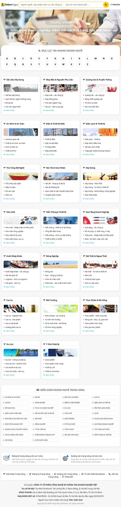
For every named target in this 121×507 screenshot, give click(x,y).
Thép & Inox (69, 429)
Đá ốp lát (9, 103)
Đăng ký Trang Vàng (41, 474)
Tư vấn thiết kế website (94, 474)
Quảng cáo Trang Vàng (67, 474)
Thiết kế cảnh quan (92, 279)
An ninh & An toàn (15, 123)
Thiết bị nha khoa (52, 371)
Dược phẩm (50, 360)
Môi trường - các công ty (55, 315)
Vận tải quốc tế (11, 275)
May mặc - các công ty (54, 95)
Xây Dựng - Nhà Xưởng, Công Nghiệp (100, 191)
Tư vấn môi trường (52, 319)
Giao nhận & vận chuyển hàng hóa (59, 191)
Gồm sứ (8, 195)
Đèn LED (88, 275)
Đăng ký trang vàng (27, 456)
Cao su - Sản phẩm (13, 319)
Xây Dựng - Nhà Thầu (93, 183)
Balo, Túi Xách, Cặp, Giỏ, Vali (96, 239)
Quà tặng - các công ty (94, 227)
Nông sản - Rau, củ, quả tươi (96, 319)
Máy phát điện (51, 151)
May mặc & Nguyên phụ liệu (59, 79)
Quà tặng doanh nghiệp (97, 212)
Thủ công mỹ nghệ (15, 168)
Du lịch (9, 344)
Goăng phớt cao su (13, 327)
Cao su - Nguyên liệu (13, 315)
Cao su (9, 300)
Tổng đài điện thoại (53, 231)
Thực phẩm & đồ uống (96, 300)
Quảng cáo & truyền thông (99, 79)
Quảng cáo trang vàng (86, 456)
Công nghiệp (40, 403)
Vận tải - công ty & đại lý (55, 183)
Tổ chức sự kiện (91, 103)
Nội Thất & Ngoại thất (96, 256)
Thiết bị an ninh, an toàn (15, 143)
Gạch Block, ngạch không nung (18, 99)
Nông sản (49, 271)
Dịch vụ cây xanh (92, 283)
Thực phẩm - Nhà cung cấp (96, 315)
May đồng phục (51, 99)
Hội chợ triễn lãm (92, 106)
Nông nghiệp (52, 256)
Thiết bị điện (50, 139)
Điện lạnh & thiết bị (95, 123)
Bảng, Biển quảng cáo (94, 99)
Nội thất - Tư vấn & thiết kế (96, 271)
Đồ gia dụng (10, 408)
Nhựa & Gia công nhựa (103, 419)
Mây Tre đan (10, 187)
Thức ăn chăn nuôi (52, 279)
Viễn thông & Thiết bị (56, 212)
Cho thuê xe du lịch (13, 367)
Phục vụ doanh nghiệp (44, 408)
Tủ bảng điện (50, 147)
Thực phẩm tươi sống (93, 323)
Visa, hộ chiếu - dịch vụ (14, 371)
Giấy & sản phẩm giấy (13, 413)
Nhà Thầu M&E (91, 195)
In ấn (96, 413)
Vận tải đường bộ (52, 187)
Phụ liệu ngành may (53, 103)
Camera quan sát (12, 139)
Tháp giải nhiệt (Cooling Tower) (97, 151)
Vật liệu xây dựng (15, 79)
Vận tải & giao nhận (55, 168)
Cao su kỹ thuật (11, 323)
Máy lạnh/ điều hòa (93, 143)
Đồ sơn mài (10, 191)
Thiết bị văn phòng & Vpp (45, 435)
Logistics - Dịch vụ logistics (16, 279)
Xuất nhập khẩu (14, 256)
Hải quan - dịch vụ (12, 283)
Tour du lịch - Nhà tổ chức (15, 363)
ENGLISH (116, 4)
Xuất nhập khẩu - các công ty (17, 271)
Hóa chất (10, 212)
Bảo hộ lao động (71, 397)
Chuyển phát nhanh (53, 195)
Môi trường (51, 300)
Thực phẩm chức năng (54, 363)
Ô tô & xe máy (70, 424)
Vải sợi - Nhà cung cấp (54, 106)
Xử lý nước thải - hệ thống (55, 323)
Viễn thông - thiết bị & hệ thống (58, 227)
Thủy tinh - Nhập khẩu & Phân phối (99, 235)
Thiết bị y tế (50, 367)
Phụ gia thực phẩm (92, 327)
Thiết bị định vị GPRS (53, 239)
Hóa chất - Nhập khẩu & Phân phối (19, 227)
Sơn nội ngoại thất (12, 106)
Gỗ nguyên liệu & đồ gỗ (44, 413)
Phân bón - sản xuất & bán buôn (58, 283)
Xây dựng (90, 168)
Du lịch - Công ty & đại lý (15, 360)
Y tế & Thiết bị (52, 344)
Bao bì (37, 397)
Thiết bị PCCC (10, 151)
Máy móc (38, 419)
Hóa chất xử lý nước (13, 235)
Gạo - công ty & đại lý (54, 275)
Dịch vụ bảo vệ (11, 147)
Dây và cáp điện (51, 143)
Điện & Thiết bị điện (55, 123)
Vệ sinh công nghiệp (53, 327)
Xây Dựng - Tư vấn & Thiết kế (96, 187)
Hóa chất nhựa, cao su (14, 239)
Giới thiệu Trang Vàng (15, 474)
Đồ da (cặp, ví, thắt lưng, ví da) (97, 231)
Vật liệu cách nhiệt (92, 147)
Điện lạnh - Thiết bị (92, 139)
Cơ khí (7, 403)
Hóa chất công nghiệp (14, 231)
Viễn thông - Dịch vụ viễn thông (58, 235)
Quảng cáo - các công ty (94, 95)
